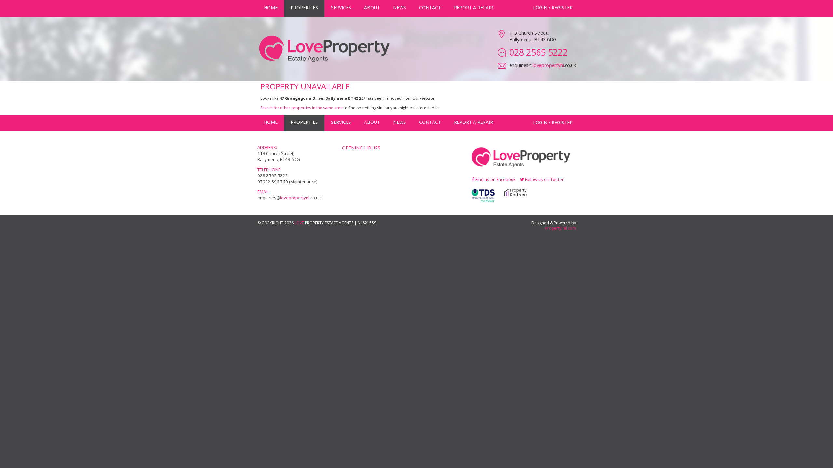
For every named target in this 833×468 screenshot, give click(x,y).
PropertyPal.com (560, 228)
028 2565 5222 (272, 175)
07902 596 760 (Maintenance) (287, 182)
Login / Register (553, 8)
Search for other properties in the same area (301, 107)
